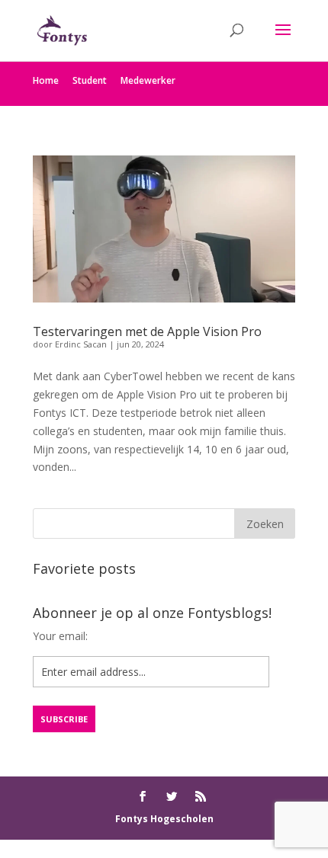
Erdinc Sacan (81, 344)
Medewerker (148, 80)
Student (89, 80)
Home (46, 80)
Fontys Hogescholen (164, 818)
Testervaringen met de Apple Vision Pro (147, 331)
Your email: (60, 636)
